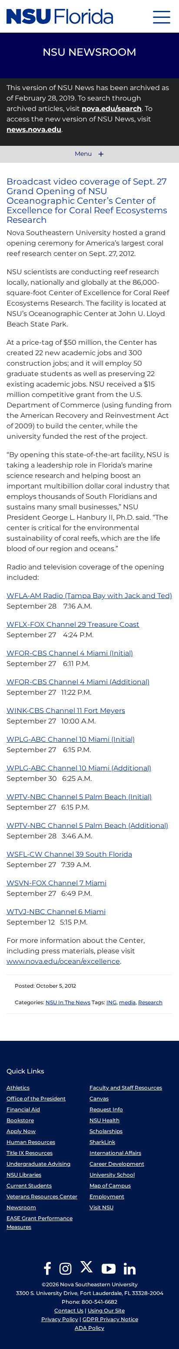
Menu (84, 154)
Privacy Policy (59, 1319)
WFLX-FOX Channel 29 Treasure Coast (73, 624)
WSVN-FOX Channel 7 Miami (56, 883)
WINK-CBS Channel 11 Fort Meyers (66, 710)
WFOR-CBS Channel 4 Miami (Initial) (70, 653)
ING (111, 1002)
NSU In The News (68, 1002)
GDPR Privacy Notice (110, 1319)
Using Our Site (106, 1310)
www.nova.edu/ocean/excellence (63, 961)
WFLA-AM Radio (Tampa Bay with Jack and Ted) (89, 596)
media (127, 1002)
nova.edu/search (112, 108)
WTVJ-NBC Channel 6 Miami (56, 912)
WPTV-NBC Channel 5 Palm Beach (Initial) (79, 797)
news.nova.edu (34, 129)
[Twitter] (86, 1271)
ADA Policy (89, 1328)
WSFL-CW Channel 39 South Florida (69, 854)
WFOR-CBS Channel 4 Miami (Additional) (78, 682)
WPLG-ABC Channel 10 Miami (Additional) (79, 768)
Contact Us (68, 1310)
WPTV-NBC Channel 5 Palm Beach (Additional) (87, 825)
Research (150, 1002)
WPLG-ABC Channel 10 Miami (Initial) (71, 739)
